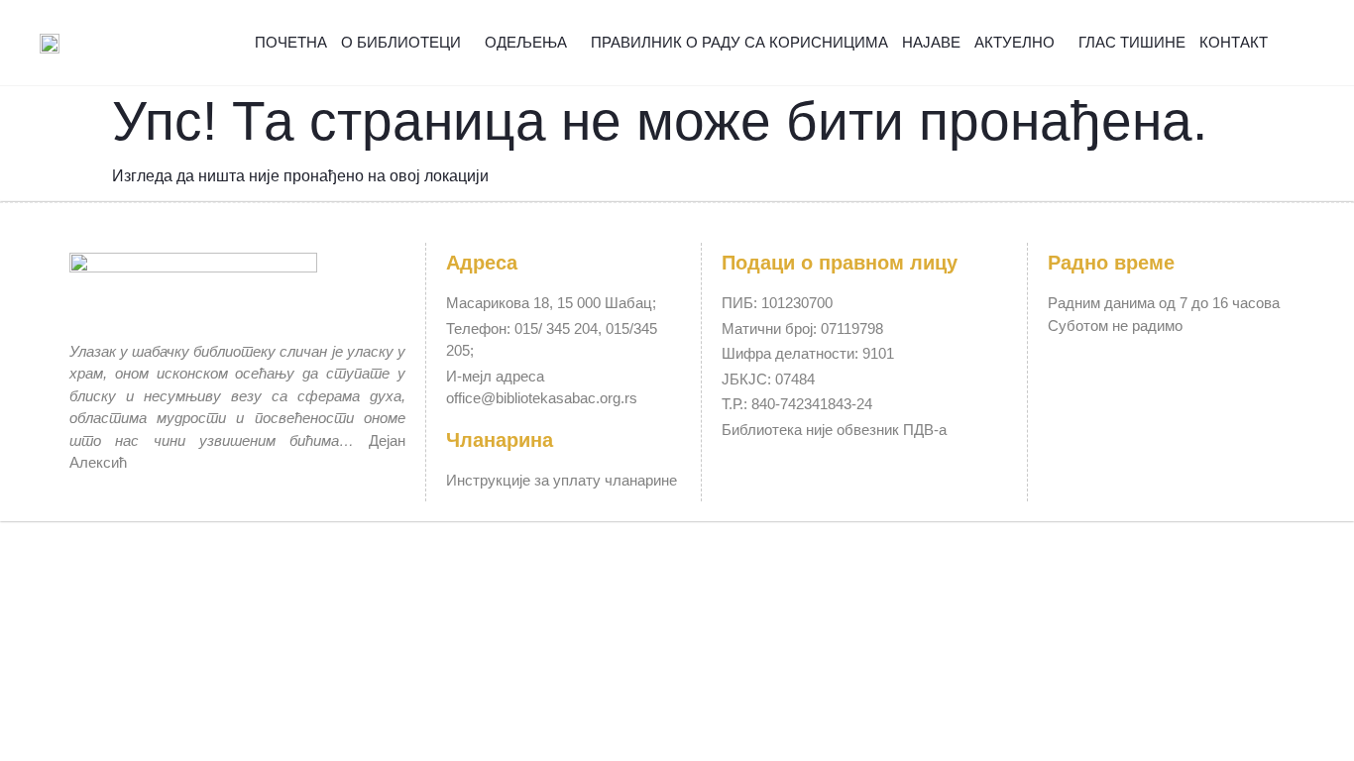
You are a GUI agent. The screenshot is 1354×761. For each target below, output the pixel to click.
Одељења (526, 42)
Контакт (1233, 42)
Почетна (291, 42)
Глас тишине (1131, 42)
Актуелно (1014, 42)
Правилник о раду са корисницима (739, 42)
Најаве (931, 42)
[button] (1302, 43)
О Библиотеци (401, 42)
